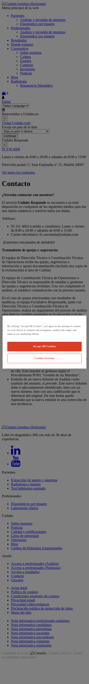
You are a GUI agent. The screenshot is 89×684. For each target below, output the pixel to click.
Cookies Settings (44, 358)
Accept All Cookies (44, 346)
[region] (44, 342)
